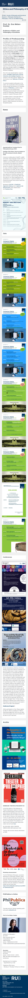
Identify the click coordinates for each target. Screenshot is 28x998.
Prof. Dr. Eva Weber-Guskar (16, 18)
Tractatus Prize (8, 189)
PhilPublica (11, 87)
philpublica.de (12, 910)
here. (15, 823)
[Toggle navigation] (4, 11)
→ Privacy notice (7, 991)
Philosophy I (5, 18)
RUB (4, 15)
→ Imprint (5, 990)
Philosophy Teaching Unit (14, 17)
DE (23, 20)
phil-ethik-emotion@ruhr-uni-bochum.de (12, 987)
